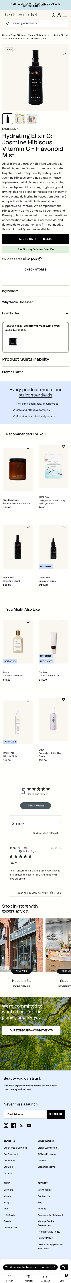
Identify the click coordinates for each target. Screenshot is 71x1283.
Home (5, 35)
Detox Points (10, 1228)
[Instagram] (6, 1125)
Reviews (8, 1173)
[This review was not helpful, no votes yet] (58, 893)
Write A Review (35, 805)
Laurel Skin (10, 129)
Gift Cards (9, 1215)
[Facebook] (13, 1125)
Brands (7, 1221)
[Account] (54, 15)
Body (6, 1202)
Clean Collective (46, 1167)
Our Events (9, 1160)
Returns (42, 1209)
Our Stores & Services (15, 1148)
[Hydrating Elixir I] (18, 547)
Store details (21, 986)
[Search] (8, 23)
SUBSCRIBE (56, 1114)
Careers (42, 1160)
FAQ (40, 1202)
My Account (44, 1190)
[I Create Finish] (18, 722)
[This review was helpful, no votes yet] (51, 893)
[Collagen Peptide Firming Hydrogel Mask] (53, 466)
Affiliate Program (47, 1154)
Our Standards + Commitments (31, 1030)
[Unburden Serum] (53, 547)
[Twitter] (21, 1125)
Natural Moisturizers (38, 35)
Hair (6, 1209)
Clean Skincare (18, 35)
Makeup (8, 1196)
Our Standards (11, 1154)
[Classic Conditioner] (18, 641)
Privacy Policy (45, 1238)
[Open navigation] (65, 15)
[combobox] (47, 833)
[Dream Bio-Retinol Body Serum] (53, 719)
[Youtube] (29, 1125)
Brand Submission (47, 1148)
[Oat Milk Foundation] (53, 641)
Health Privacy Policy (49, 1232)
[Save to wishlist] (64, 54)
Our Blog (8, 1167)
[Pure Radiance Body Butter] (18, 469)
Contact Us (44, 1196)
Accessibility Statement (50, 1215)
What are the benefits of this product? (33, 1267)
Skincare (8, 1190)
